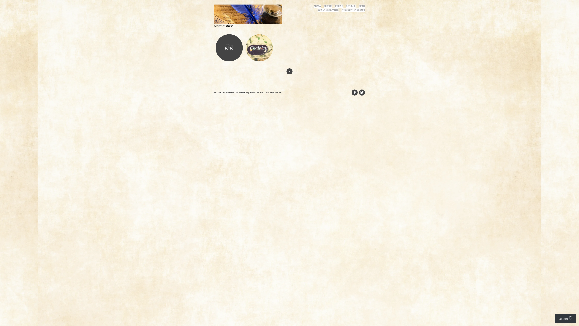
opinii (362, 6)
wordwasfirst (223, 26)
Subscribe (564, 319)
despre (328, 6)
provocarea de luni (353, 10)
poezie (339, 6)
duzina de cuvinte (328, 10)
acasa (317, 6)
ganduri (351, 6)
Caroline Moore (273, 92)
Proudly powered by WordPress (231, 92)
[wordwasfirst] (249, 14)
